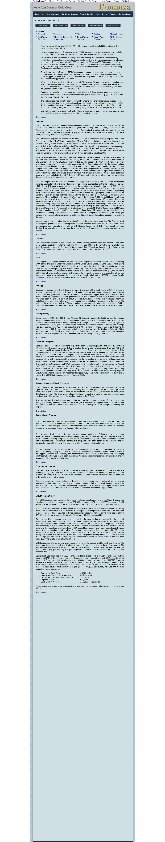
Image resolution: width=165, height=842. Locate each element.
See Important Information (79, 58)
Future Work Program (99, 38)
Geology (97, 34)
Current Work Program (82, 38)
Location (57, 34)
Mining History (116, 34)
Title (78, 34)
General (41, 34)
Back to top (41, 117)
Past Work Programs (42, 38)
